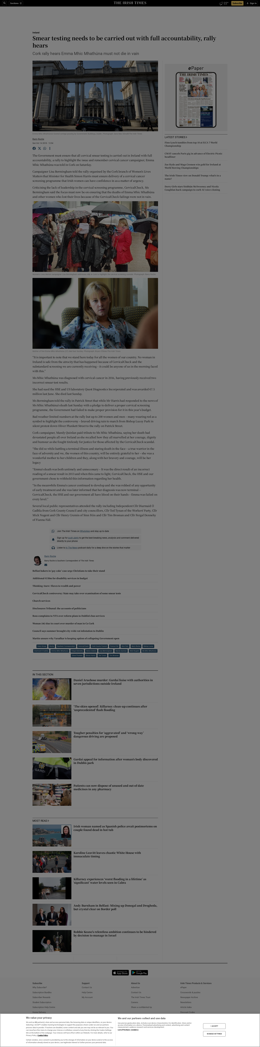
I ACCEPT (214, 1026)
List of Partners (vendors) (128, 1030)
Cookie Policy (43, 1035)
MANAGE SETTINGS (214, 1034)
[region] (130, 1030)
